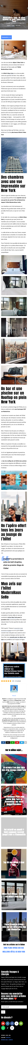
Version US (11, 1039)
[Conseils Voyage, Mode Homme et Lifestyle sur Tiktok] (8, 1028)
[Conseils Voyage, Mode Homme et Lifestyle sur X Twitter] (16, 1023)
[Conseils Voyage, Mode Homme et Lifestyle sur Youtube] (3, 1023)
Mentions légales (4, 1039)
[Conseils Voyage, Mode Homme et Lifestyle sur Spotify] (21, 1023)
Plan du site (8, 1037)
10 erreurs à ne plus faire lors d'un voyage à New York (14, 769)
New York (18, 25)
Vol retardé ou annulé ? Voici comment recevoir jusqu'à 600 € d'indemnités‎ (14, 832)
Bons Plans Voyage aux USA (14, 948)
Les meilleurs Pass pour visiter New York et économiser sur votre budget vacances (14, 800)
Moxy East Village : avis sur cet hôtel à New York (14, 895)
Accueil (9, 25)
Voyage (13, 25)
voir (10, 37)
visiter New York (12, 617)
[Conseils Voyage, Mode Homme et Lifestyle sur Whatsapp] (3, 1028)
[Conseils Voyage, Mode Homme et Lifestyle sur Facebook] (12, 1023)
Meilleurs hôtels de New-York (14, 951)
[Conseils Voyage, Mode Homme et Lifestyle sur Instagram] (8, 1023)
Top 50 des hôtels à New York (13, 863)
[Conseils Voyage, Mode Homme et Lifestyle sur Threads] (12, 1028)
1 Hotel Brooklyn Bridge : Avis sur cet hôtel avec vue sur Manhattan (14, 927)
